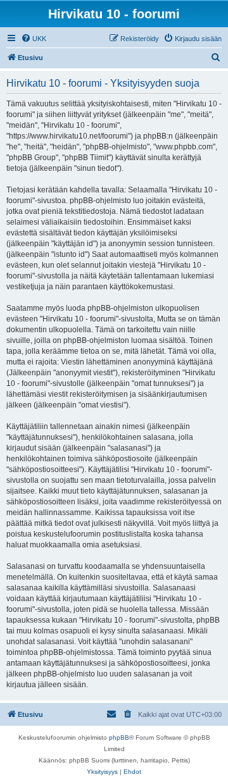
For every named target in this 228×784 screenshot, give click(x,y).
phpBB (119, 737)
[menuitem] (33, 38)
